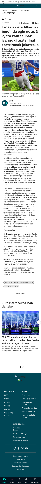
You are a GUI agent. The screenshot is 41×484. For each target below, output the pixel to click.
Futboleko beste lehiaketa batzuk (19, 282)
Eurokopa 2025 (11, 286)
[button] (39, 322)
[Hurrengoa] (36, 1)
